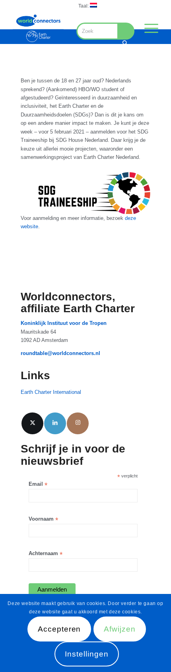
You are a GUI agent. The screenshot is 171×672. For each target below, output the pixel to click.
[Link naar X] (32, 423)
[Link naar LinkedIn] (55, 423)
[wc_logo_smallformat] (38, 28)
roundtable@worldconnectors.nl (60, 353)
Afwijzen (120, 629)
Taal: (84, 6)
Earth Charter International (51, 392)
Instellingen (86, 654)
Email (38, 484)
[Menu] (147, 28)
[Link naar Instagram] (78, 423)
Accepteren (59, 629)
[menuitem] (87, 5)
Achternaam (45, 553)
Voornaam (43, 519)
